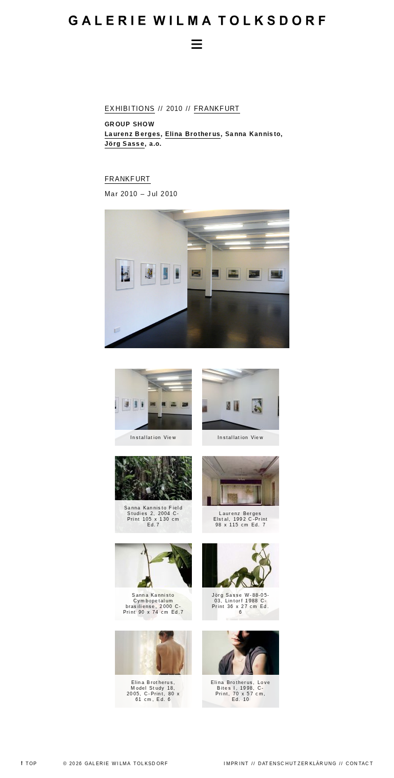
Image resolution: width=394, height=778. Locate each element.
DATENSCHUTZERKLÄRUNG (297, 763)
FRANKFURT (217, 108)
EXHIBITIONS (130, 108)
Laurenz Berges (133, 134)
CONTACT (359, 763)
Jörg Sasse (125, 143)
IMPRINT (236, 763)
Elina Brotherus (193, 134)
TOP (31, 763)
